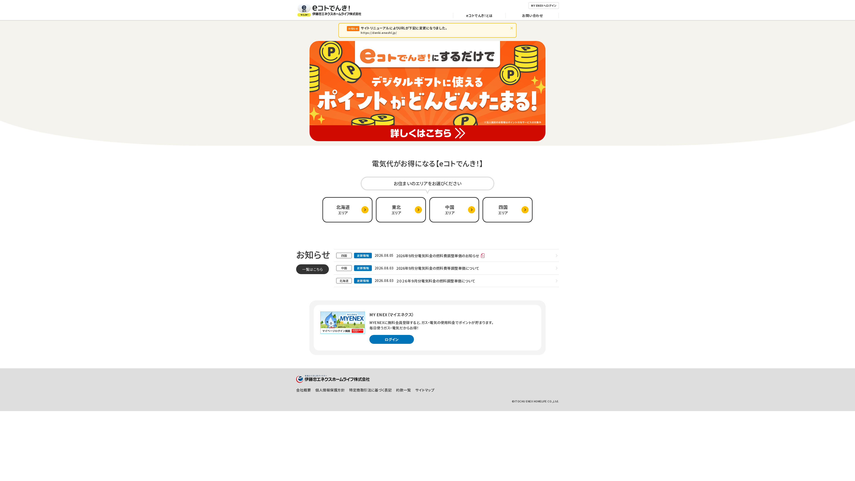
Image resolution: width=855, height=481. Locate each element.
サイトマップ (424, 390)
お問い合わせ (532, 15)
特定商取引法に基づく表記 (370, 390)
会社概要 (303, 390)
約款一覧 (403, 390)
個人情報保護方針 (330, 390)
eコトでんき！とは (479, 15)
